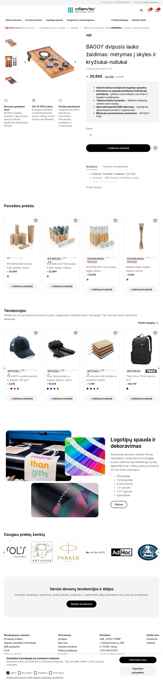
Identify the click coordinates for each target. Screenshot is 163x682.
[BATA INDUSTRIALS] (148, 552)
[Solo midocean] (89, 36)
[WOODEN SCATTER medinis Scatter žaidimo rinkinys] (61, 237)
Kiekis (89, 128)
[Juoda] (11, 388)
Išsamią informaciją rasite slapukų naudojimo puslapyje (35, 677)
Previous (25, 62)
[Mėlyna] (51, 388)
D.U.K (6, 650)
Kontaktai (116, 27)
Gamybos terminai (67, 646)
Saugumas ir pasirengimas (80, 20)
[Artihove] (42, 552)
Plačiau (119, 504)
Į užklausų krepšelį (118, 148)
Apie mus (63, 642)
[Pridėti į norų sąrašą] (155, 148)
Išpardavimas (13, 27)
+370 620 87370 (109, 650)
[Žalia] (58, 388)
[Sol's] (15, 552)
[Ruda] (8, 276)
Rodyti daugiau (94, 187)
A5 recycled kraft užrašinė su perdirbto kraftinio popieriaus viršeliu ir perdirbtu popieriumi (101, 378)
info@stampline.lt (150, 2)
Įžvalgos (62, 639)
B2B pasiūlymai (12, 646)
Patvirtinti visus (138, 660)
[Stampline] (81, 10)
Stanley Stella (139, 20)
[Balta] (8, 388)
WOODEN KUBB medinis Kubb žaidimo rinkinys (19, 265)
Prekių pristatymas (67, 650)
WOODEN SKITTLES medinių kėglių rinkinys (101, 269)
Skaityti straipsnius (81, 604)
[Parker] (68, 552)
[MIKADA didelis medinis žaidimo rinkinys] (141, 237)
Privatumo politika (13, 639)
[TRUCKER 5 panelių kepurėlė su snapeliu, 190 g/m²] (22, 349)
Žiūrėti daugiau (146, 322)
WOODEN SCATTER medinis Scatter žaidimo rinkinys (61, 265)
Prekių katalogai (119, 20)
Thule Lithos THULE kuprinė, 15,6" (141, 378)
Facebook (152, 639)
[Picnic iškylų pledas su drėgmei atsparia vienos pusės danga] (61, 349)
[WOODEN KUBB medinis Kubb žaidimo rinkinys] (22, 237)
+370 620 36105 (121, 2)
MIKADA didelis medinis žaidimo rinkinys (138, 269)
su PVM (120, 76)
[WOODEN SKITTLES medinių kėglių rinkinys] (101, 237)
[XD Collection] (15, 258)
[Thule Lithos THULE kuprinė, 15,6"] (141, 349)
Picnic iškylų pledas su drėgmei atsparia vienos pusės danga (59, 378)
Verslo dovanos (14, 20)
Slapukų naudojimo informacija (20, 642)
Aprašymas (92, 166)
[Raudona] (14, 388)
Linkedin (151, 642)
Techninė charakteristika (115, 166)
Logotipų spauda (54, 20)
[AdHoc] (121, 552)
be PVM (109, 76)
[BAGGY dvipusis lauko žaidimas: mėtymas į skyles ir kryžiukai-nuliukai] (11, 43)
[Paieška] (141, 10)
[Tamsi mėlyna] (18, 388)
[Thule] (151, 371)
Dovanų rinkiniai (33, 20)
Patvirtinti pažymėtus (138, 670)
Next (75, 62)
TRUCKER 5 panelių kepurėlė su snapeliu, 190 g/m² (22, 378)
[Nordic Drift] (95, 552)
